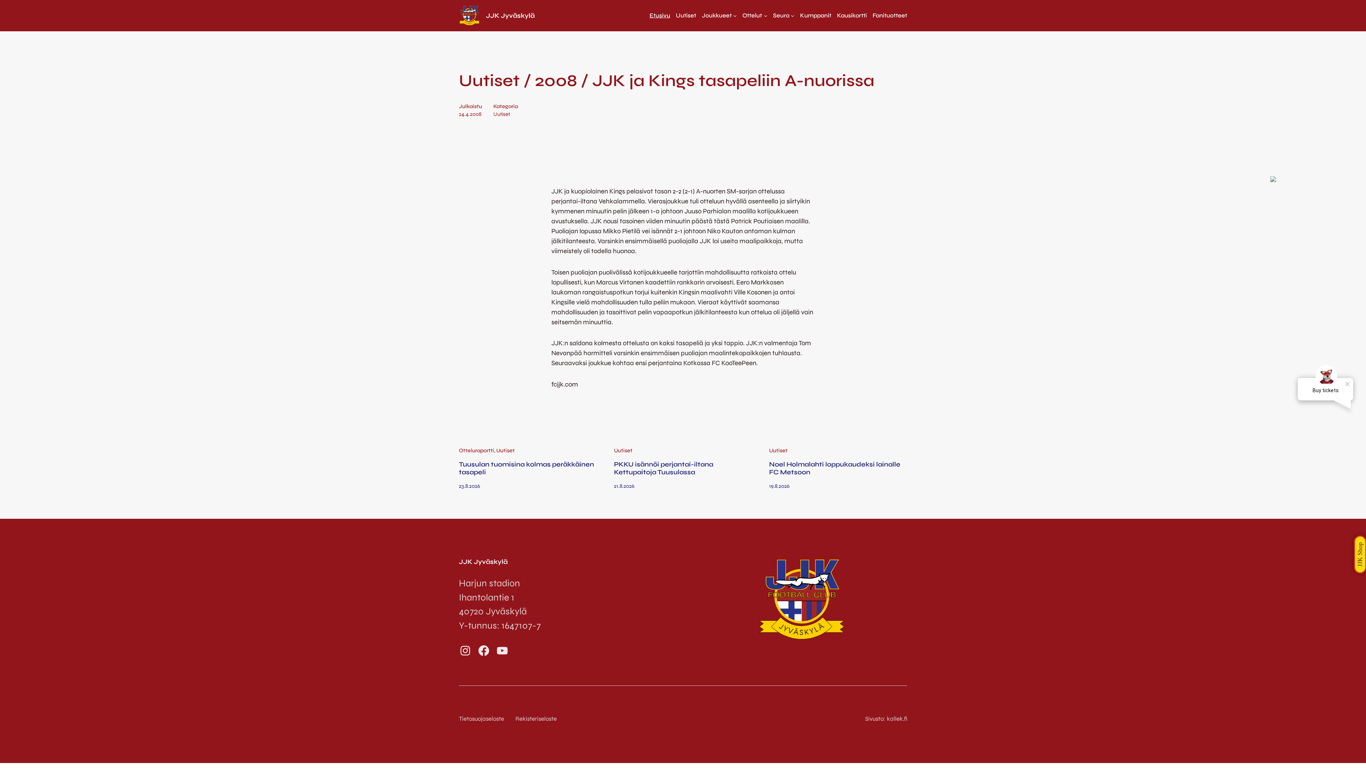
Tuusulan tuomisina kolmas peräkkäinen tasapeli (526, 468)
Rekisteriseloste (536, 718)
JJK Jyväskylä (510, 16)
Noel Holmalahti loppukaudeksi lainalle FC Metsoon (834, 468)
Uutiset (501, 114)
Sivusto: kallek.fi (886, 718)
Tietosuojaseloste (481, 718)
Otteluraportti (476, 450)
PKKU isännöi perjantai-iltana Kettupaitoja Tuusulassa (663, 468)
